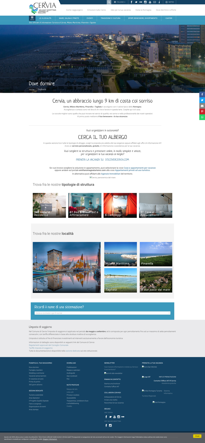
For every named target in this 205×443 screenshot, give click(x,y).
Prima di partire (34, 382)
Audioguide (71, 373)
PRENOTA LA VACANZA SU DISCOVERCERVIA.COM (102, 159)
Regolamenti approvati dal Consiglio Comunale (48, 345)
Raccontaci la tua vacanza (114, 403)
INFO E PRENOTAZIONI (167, 377)
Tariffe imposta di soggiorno (41, 348)
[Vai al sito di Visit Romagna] (159, 402)
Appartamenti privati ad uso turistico (132, 170)
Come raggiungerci (74, 10)
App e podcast (72, 376)
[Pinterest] (202, 111)
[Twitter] (202, 100)
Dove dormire (34, 367)
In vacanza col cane (36, 379)
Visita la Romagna (143, 10)
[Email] (202, 106)
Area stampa (33, 410)
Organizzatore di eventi (37, 407)
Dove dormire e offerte (166, 10)
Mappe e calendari (73, 370)
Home (31, 89)
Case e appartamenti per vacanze (140, 168)
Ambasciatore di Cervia (112, 397)
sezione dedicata (73, 351)
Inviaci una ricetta (110, 400)
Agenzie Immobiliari (110, 173)
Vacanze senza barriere (37, 376)
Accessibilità (71, 398)
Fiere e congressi (35, 404)
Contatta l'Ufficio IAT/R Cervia (165, 381)
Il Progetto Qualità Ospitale (39, 401)
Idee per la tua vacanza (121, 10)
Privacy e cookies (73, 395)
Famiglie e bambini (36, 370)
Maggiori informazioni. (50, 439)
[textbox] (102, 313)
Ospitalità (42, 89)
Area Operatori (34, 398)
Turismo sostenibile (36, 395)
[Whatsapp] (202, 117)
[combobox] (102, 313)
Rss (68, 379)
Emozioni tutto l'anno (96, 10)
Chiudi (197, 436)
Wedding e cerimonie (36, 373)
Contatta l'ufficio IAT (111, 387)
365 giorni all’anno (35, 385)
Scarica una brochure (112, 384)
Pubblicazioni (72, 367)
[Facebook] (202, 94)
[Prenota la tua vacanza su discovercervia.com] (149, 367)
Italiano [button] (120, 2)
